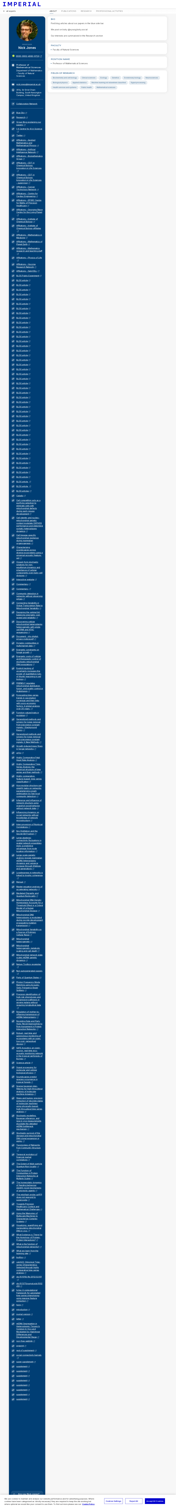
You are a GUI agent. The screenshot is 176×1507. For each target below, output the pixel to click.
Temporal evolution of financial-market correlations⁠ (26, 1157)
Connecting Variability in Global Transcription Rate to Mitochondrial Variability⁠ (29, 605)
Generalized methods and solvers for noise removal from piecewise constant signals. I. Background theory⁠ (28, 724)
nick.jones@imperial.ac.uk (28, 84)
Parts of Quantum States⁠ (27, 977)
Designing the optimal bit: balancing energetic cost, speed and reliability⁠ (28, 615)
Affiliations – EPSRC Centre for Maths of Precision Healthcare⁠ (29, 203)
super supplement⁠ (24, 1362)
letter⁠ (18, 1319)
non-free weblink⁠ (24, 1341)
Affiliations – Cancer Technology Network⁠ (26, 188)
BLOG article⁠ (22, 280)
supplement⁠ (21, 1366)
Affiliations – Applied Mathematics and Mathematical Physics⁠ (26, 143)
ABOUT (53, 11)
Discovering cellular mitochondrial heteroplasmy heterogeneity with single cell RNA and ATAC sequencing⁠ (29, 627)
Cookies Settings (113, 1501)
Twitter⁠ (19, 135)
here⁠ (18, 1305)
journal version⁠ (23, 1314)
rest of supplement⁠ (25, 1350)
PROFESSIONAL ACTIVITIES (109, 11)
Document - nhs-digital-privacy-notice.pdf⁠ (27, 637)
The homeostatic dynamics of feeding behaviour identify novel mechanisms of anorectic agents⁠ (29, 1186)
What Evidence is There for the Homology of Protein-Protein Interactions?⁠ (29, 1237)
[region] (88, 1501)
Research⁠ (20, 117)
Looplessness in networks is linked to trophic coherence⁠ (29, 875)
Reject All (134, 1501)
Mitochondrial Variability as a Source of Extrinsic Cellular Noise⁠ (29, 932)
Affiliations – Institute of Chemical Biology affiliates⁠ (28, 228)
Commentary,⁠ (22, 589)
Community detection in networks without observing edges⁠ (29, 596)
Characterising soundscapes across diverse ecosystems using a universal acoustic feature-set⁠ (29, 552)
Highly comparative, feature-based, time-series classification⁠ (29, 779)
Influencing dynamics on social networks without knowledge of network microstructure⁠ (27, 816)
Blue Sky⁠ (20, 113)
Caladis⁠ (19, 495)
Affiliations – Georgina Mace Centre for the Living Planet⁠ (29, 212)
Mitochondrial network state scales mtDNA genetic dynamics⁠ (29, 957)
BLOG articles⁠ (22, 491)
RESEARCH (86, 11)
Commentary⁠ (22, 584)
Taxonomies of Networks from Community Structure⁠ (28, 1148)
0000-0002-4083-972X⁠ (27, 56)
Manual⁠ (19, 882)
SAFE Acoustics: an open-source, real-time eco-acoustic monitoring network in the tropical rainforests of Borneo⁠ (29, 1053)
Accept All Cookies (154, 1501)
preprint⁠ (20, 1346)
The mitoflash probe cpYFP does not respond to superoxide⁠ (29, 1197)
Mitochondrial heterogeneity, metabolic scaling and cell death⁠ (28, 948)
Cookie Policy (88, 1504)
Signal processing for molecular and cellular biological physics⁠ (26, 1070)
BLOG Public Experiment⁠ (27, 276)
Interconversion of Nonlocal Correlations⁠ (29, 825)
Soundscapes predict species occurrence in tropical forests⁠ (27, 1079)
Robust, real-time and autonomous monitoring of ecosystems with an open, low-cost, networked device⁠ (28, 1038)
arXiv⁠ (18, 753)
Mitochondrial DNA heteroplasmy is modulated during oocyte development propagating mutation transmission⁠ (29, 920)
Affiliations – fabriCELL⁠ (26, 271)
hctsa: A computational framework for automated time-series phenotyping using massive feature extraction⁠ (28, 1295)
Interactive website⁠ (25, 579)
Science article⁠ (23, 1063)
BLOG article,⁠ (22, 481)
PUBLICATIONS (68, 11)
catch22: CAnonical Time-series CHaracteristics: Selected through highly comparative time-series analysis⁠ (28, 1267)
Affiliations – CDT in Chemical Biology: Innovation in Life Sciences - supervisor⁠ (29, 179)
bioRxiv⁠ (19, 1257)
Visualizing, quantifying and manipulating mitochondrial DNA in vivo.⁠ (29, 1228)
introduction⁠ (22, 1309)
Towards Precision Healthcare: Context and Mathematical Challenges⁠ (28, 1206)
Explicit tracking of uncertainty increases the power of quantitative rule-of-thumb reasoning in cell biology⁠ (29, 673)
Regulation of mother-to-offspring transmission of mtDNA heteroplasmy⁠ (28, 1014)
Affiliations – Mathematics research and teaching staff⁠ (29, 251)
